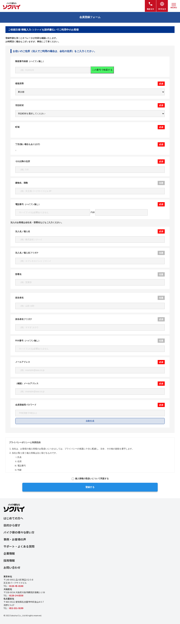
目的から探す (12, 525)
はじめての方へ (13, 518)
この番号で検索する (102, 70)
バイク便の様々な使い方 (19, 532)
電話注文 (150, 9)
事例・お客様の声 (15, 539)
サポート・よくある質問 (19, 546)
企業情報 (9, 553)
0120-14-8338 (16, 595)
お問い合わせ (12, 567)
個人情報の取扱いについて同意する (92, 478)
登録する (90, 487)
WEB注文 (162, 9)
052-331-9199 (16, 608)
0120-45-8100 (16, 585)
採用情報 (9, 560)
